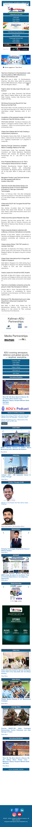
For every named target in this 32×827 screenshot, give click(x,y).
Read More (6, 400)
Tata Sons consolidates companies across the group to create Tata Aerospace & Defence (15, 286)
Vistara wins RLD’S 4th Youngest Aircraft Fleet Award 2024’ (15, 204)
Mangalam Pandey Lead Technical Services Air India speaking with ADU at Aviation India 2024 (15, 179)
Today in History (16, 367)
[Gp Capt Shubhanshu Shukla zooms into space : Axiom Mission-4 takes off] (16, 715)
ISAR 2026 (16, 17)
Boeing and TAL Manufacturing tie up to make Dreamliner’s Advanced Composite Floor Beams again (15, 301)
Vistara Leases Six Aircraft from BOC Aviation (15, 272)
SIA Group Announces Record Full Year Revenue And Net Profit (13, 104)
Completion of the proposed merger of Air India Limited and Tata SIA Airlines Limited (16, 118)
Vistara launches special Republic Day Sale (15, 218)
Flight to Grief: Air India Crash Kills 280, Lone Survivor (15, 90)
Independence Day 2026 (16, 14)
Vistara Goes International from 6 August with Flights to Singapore (15, 259)
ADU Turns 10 (16, 370)
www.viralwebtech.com (22, 814)
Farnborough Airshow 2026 (16, 38)
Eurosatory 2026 (16, 360)
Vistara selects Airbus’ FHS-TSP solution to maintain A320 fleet (15, 245)
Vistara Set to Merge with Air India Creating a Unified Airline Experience (15, 132)
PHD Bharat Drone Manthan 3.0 (16, 32)
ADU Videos (16, 373)
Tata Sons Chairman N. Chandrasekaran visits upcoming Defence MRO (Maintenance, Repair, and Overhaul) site (15, 75)
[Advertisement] (16, 779)
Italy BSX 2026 (16, 35)
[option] (8, 326)
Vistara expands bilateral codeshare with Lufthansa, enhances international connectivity (15, 231)
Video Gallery (16, 21)
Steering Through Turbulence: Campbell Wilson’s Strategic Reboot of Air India (14, 146)
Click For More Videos (16, 762)
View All (4, 420)
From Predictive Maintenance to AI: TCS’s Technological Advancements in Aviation (14, 162)
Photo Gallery (16, 19)
